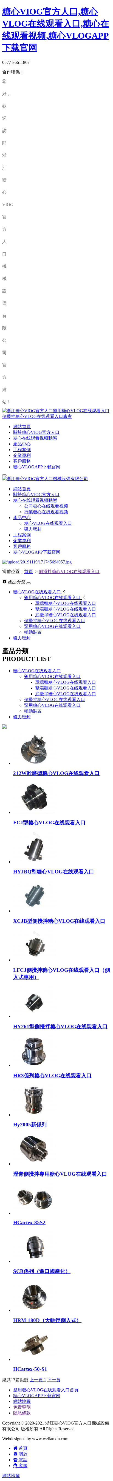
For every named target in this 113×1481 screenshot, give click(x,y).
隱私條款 (22, 1413)
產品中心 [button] (22, 517)
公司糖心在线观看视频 (46, 506)
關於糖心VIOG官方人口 (36, 432)
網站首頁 (22, 426)
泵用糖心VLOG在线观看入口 (52, 705)
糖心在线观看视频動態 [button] (35, 500)
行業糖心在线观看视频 (46, 511)
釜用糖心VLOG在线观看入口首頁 (45, 1390)
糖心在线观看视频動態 (35, 438)
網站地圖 (22, 1401)
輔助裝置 (33, 711)
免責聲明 (22, 1407)
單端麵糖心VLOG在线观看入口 (65, 682)
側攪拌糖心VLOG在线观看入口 (69, 571)
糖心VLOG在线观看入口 (48, 523)
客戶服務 (22, 461)
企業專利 (22, 455)
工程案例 (22, 449)
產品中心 (22, 444)
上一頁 (37, 1379)
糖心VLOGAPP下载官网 (36, 467)
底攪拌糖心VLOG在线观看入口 (65, 693)
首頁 (28, 571)
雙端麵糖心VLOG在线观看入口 (65, 688)
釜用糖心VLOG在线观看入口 (52, 676)
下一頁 (53, 1379)
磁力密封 (33, 529)
